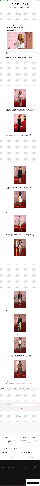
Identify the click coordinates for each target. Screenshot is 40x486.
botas (2, 445)
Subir (35, 462)
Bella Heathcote (20, 234)
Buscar (5, 5)
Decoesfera (29, 467)
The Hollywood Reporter (17, 388)
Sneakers (3, 440)
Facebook (33, 5)
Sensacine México (13, 477)
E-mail (15, 30)
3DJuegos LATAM (8, 477)
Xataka (2, 466)
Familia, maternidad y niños (10, 441)
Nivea (33, 20)
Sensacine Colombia (13, 479)
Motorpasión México (24, 477)
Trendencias (30, 466)
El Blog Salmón (36, 466)
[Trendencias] (20, 4)
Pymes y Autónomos (35, 468)
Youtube (28, 452)
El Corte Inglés (28, 20)
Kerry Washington (8, 380)
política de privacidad (30, 442)
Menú (1, 5)
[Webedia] (4, 461)
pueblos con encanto (10, 449)
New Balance (21, 20)
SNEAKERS (24, 7)
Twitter (12, 30)
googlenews (38, 5)
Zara (18, 20)
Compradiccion (30, 468)
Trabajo (15, 440)
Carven (23, 388)
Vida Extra (8, 467)
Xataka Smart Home (3, 470)
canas (13, 20)
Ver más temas (4, 452)
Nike (24, 20)
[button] (11, 53)
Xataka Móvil (3, 467)
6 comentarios (8, 30)
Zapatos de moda (16, 446)
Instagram (36, 5)
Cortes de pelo (10, 445)
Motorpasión (24, 466)
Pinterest (31, 5)
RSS (31, 452)
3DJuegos (8, 466)
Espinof (13, 467)
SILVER (28, 7)
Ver (20, 408)
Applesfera (3, 468)
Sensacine (13, 466)
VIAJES (18, 7)
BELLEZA (11, 7)
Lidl (31, 20)
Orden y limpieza (4, 448)
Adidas (16, 20)
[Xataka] (0, 0)
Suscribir (34, 440)
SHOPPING (15, 7)
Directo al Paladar (19, 466)
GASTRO (21, 7)
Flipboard (35, 5)
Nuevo (3, 5)
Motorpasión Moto (24, 468)
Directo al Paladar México (20, 477)
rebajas (10, 20)
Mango (8, 20)
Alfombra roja (11, 388)
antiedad (15, 448)
